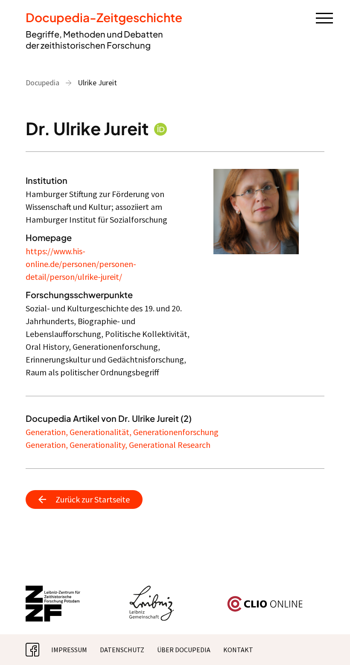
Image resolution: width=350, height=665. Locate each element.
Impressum (69, 649)
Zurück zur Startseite (92, 499)
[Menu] (324, 17)
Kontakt (238, 649)
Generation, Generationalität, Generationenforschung (122, 432)
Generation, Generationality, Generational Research (118, 444)
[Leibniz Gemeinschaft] (151, 591)
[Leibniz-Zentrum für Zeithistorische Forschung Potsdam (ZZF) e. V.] (53, 591)
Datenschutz (122, 649)
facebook (39, 649)
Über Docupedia (183, 649)
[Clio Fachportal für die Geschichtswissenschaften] (265, 599)
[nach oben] (330, 645)
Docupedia (42, 82)
